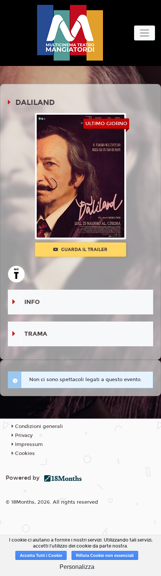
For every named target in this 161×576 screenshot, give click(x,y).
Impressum (28, 444)
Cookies (24, 453)
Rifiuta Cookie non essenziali (105, 555)
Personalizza (77, 567)
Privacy (23, 435)
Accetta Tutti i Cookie (41, 555)
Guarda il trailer (83, 249)
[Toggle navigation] (144, 32)
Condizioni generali (38, 426)
